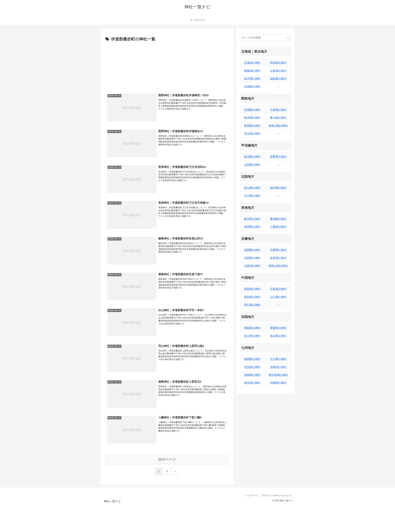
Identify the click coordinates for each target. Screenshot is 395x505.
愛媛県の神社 (278, 327)
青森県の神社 (252, 70)
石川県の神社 (252, 195)
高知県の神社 (278, 335)
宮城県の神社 (252, 86)
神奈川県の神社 (278, 125)
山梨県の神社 (252, 164)
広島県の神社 (278, 288)
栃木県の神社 (252, 117)
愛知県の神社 (278, 218)
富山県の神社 (252, 187)
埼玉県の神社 (252, 133)
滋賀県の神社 (252, 249)
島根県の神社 (252, 296)
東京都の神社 (278, 117)
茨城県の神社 (252, 109)
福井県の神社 (278, 187)
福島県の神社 (278, 78)
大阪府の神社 (252, 265)
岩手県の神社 (252, 78)
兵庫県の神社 (278, 249)
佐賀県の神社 (252, 367)
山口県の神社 (278, 296)
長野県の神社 (278, 156)
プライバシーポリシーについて (276, 495)
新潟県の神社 (252, 156)
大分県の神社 (278, 359)
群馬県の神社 (252, 125)
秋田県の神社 (278, 62)
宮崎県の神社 (278, 367)
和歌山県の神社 (278, 265)
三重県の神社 (278, 226)
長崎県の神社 (252, 374)
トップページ (251, 495)
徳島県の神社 (252, 327)
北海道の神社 (252, 62)
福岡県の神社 (252, 359)
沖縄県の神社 (278, 382)
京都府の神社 (252, 257)
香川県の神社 (252, 335)
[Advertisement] (167, 65)
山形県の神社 (278, 70)
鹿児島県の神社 (278, 374)
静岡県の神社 (252, 226)
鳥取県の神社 (252, 288)
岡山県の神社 (252, 304)
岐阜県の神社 (252, 218)
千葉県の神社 (278, 109)
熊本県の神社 (252, 382)
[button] (288, 37)
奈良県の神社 (278, 257)
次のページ (167, 459)
